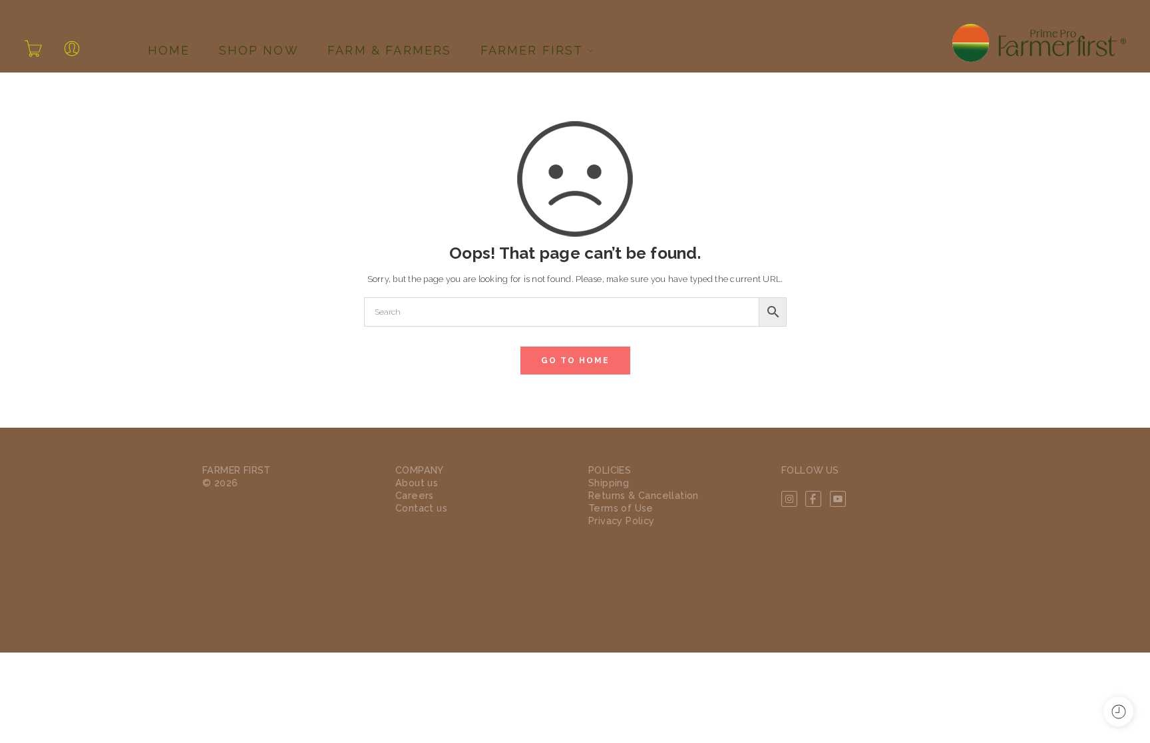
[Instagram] (789, 499)
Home (169, 50)
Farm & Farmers (389, 50)
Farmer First (532, 50)
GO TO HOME (575, 360)
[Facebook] (813, 499)
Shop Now (259, 50)
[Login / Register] (72, 48)
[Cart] (33, 48)
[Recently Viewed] (1118, 711)
